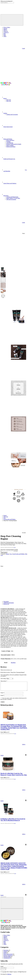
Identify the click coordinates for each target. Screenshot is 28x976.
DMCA (5, 30)
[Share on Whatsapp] (11, 599)
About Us (5, 31)
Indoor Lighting (9, 145)
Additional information (8, 602)
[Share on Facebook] (14, 566)
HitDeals (9, 974)
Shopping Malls (7, 956)
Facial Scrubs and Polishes (9, 519)
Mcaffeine (13, 662)
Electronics (5, 950)
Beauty (5, 515)
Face (4, 518)
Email (2, 695)
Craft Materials (9, 142)
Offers (4, 36)
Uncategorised (6, 957)
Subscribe (3, 969)
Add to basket (4, 552)
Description (6, 601)
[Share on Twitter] (11, 577)
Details (14, 547)
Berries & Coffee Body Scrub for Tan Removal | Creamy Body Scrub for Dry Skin (14, 774)
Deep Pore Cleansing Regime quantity (9, 549)
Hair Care (8, 99)
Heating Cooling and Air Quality (13, 144)
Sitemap (5, 28)
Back (23, 233)
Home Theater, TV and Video (13, 198)
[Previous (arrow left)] (12, 902)
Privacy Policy (6, 27)
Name (2, 692)
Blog (4, 33)
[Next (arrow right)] (12, 914)
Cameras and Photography (12, 196)
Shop (4, 35)
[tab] (15, 601)
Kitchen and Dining (10, 146)
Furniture (8, 141)
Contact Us (6, 32)
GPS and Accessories (11, 199)
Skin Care (8, 101)
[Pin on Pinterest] (11, 588)
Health (4, 952)
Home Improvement (8, 954)
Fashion (5, 951)
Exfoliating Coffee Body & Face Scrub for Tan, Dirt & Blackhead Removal (13, 819)
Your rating (4, 678)
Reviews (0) (6, 604)
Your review (4, 681)
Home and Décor (10, 140)
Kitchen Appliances (7, 955)
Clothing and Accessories (12, 114)
